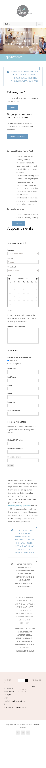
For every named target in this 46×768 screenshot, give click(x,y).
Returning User (15, 364)
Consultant (11, 267)
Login (34, 686)
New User (13, 360)
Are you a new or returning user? (19, 357)
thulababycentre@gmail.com (19, 506)
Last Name (11, 377)
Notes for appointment (16, 326)
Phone (9, 385)
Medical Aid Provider (15, 440)
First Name (11, 369)
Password (11, 402)
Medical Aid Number (15, 448)
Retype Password (14, 410)
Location (10, 250)
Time (9, 310)
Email (9, 394)
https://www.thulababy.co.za (15, 707)
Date (9, 275)
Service (10, 258)
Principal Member (14, 457)
